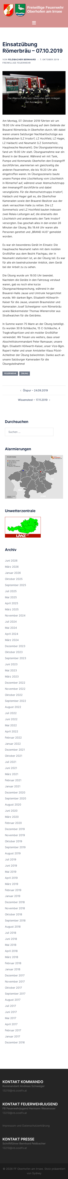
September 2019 (15, 847)
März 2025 (12, 609)
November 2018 (15, 908)
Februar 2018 (13, 963)
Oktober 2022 (14, 695)
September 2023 (15, 658)
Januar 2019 (12, 896)
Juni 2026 (11, 560)
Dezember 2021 (15, 749)
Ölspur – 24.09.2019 (35, 390)
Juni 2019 (11, 865)
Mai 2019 (10, 871)
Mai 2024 (11, 627)
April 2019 (11, 877)
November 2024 (15, 615)
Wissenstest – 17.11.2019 (33, 399)
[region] (34, 93)
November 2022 (15, 688)
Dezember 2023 (15, 646)
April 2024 (11, 633)
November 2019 (15, 835)
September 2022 (15, 700)
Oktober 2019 (13, 841)
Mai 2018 (10, 944)
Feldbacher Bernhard (22, 59)
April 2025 (11, 603)
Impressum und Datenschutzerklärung (26, 1125)
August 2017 (12, 999)
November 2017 (15, 981)
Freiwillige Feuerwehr (16, 63)
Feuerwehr (10, 373)
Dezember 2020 (15, 792)
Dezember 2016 (15, 1042)
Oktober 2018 (13, 914)
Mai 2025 (11, 597)
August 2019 (13, 853)
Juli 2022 (11, 713)
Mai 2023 (11, 670)
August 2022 (13, 707)
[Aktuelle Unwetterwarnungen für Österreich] (23, 527)
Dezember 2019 (15, 829)
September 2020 (15, 798)
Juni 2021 (11, 768)
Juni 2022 (11, 719)
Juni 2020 (11, 810)
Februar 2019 (13, 890)
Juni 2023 (11, 664)
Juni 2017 (11, 1012)
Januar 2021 (12, 786)
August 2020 (13, 804)
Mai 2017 (10, 1018)
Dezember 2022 (15, 682)
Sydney (36, 1173)
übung (24, 373)
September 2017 (15, 993)
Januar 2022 (13, 743)
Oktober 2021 (13, 755)
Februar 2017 (13, 1030)
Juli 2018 (10, 932)
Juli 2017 (10, 1005)
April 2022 (11, 731)
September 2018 (15, 920)
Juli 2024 (11, 621)
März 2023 (12, 676)
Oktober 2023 (14, 652)
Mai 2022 (11, 725)
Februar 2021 (13, 780)
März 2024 (12, 640)
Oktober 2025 (14, 579)
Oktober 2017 (13, 987)
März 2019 (11, 884)
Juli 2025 (11, 591)
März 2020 (12, 816)
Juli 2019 (10, 859)
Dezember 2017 (15, 975)
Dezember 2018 (15, 902)
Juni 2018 (11, 938)
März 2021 (11, 774)
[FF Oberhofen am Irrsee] (34, 10)
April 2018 (11, 951)
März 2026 (12, 566)
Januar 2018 (12, 969)
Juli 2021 (10, 762)
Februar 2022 (13, 737)
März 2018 (11, 957)
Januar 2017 (12, 1036)
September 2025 (15, 585)
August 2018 (13, 926)
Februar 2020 (13, 823)
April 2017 (11, 1024)
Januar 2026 (13, 572)
